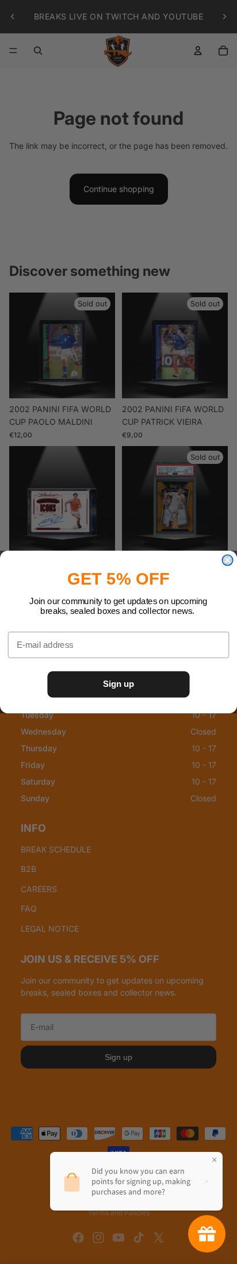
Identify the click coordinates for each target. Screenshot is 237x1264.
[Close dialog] (227, 560)
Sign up (118, 684)
